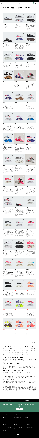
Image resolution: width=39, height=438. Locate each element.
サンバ (4, 348)
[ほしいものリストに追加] (12, 14)
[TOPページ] (19, 4)
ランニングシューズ (22, 348)
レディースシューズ (11, 354)
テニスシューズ (27, 350)
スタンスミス (5, 350)
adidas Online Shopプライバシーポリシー (19, 428)
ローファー (16, 350)
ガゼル (4, 354)
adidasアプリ (5, 417)
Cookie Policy (5, 430)
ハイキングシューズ (27, 354)
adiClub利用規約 (27, 424)
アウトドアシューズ (22, 354)
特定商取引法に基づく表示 (29, 427)
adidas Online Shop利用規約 (7, 427)
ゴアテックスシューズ (16, 348)
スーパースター (5, 352)
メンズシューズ (11, 352)
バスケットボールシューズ (22, 352)
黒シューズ (33, 350)
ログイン (9, 400)
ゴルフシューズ (16, 354)
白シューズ (33, 348)
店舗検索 (26, 417)
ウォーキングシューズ (27, 352)
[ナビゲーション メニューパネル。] (1, 3)
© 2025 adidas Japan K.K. (19, 436)
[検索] (35, 3)
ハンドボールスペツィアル (11, 348)
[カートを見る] (37, 3)
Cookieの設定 (5, 424)
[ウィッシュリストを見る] (4, 3)
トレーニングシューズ (22, 350)
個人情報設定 (16, 424)
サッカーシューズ (16, 352)
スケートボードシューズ (27, 348)
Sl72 (9, 350)
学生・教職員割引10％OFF (18, 417)
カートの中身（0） (28, 400)
